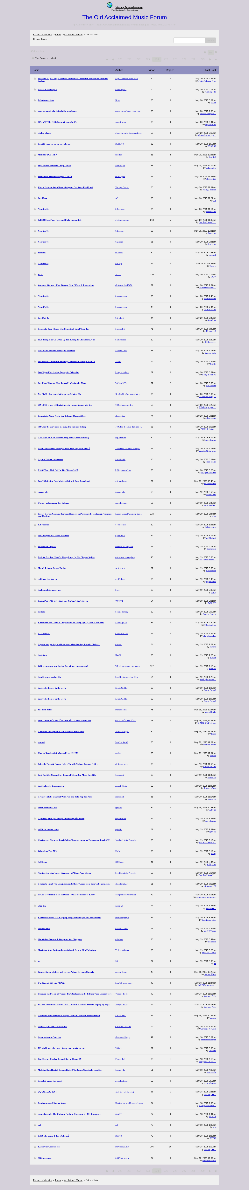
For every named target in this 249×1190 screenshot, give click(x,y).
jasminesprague (209, 920)
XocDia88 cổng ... (207, 396)
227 (184, 59)
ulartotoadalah (209, 636)
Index (58, 34)
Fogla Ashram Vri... (207, 81)
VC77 (213, 277)
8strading (212, 320)
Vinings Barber (209, 189)
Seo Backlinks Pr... (207, 222)
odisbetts (212, 941)
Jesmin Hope (210, 974)
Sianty (213, 364)
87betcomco (210, 527)
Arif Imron (211, 570)
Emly (213, 853)
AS (214, 200)
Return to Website (42, 34)
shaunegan (211, 179)
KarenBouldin (209, 766)
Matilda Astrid (209, 744)
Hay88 (213, 657)
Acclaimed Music (73, 34)
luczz (213, 734)
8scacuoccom (210, 298)
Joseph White (210, 788)
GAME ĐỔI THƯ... (207, 723)
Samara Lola (210, 353)
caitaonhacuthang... (207, 559)
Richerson (211, 549)
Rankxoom (211, 385)
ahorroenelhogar (208, 1039)
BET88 (213, 1138)
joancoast (212, 777)
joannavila (211, 1072)
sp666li (212, 810)
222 (139, 59)
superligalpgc (210, 505)
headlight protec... (208, 679)
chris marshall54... (207, 287)
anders (213, 755)
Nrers (213, 102)
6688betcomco (209, 1160)
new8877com (210, 931)
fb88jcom (211, 864)
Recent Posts (39, 39)
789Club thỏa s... (208, 429)
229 (203, 59)
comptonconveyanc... (206, 897)
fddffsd (212, 157)
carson (213, 1018)
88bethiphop (210, 625)
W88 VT (212, 603)
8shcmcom (211, 211)
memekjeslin (210, 712)
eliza (214, 516)
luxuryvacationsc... (207, 1105)
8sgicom (212, 244)
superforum (210, 124)
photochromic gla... (207, 135)
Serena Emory (209, 614)
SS (215, 963)
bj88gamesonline (208, 472)
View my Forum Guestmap (129, 7)
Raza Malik (211, 462)
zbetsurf (212, 255)
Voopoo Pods (210, 996)
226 (175, 59)
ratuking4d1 (210, 92)
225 (166, 59)
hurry (213, 592)
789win (212, 1050)
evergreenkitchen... (207, 1061)
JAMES (212, 1116)
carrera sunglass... (208, 113)
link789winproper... (207, 985)
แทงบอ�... (211, 908)
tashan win (211, 494)
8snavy (213, 266)
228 (193, 59)
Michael (212, 668)
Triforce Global (209, 952)
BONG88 (212, 146)
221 (129, 59)
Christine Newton (208, 1029)
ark (214, 1127)
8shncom (212, 233)
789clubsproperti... (207, 407)
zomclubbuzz (210, 1083)
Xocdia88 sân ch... (207, 451)
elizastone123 (210, 886)
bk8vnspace (210, 342)
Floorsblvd (211, 331)
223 (148, 59)
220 (120, 59)
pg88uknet (211, 538)
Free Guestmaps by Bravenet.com (124, 10)
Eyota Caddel (210, 690)
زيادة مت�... (210, 1094)
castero (213, 647)
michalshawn (210, 483)
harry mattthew (209, 374)
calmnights (211, 168)
